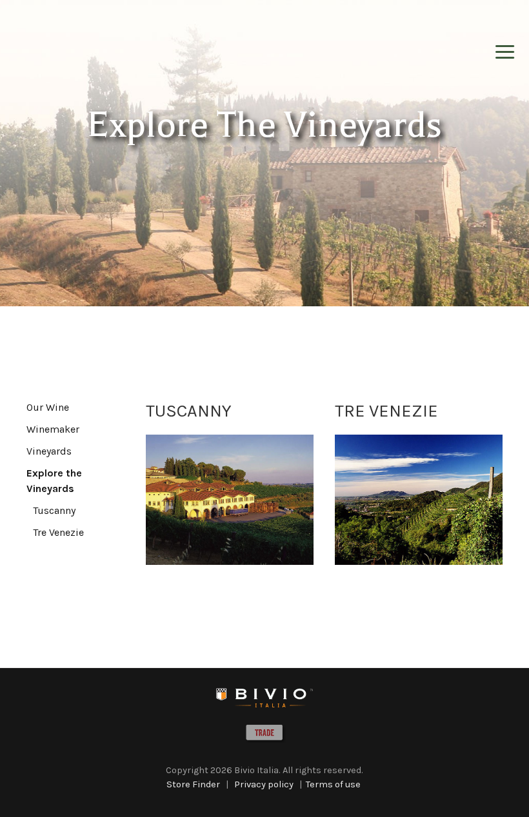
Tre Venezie (58, 532)
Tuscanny (54, 510)
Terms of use (333, 784)
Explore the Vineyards (54, 481)
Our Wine (47, 407)
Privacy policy (264, 784)
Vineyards (49, 451)
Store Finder (193, 784)
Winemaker (52, 429)
